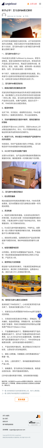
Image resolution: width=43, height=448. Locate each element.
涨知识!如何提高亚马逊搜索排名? (18, 393)
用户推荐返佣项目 (8, 424)
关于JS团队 (6, 415)
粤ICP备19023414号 (25, 437)
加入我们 (5, 418)
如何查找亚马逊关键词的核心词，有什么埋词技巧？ (25, 391)
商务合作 (5, 421)
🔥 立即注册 (32, 4)
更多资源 (21, 399)
